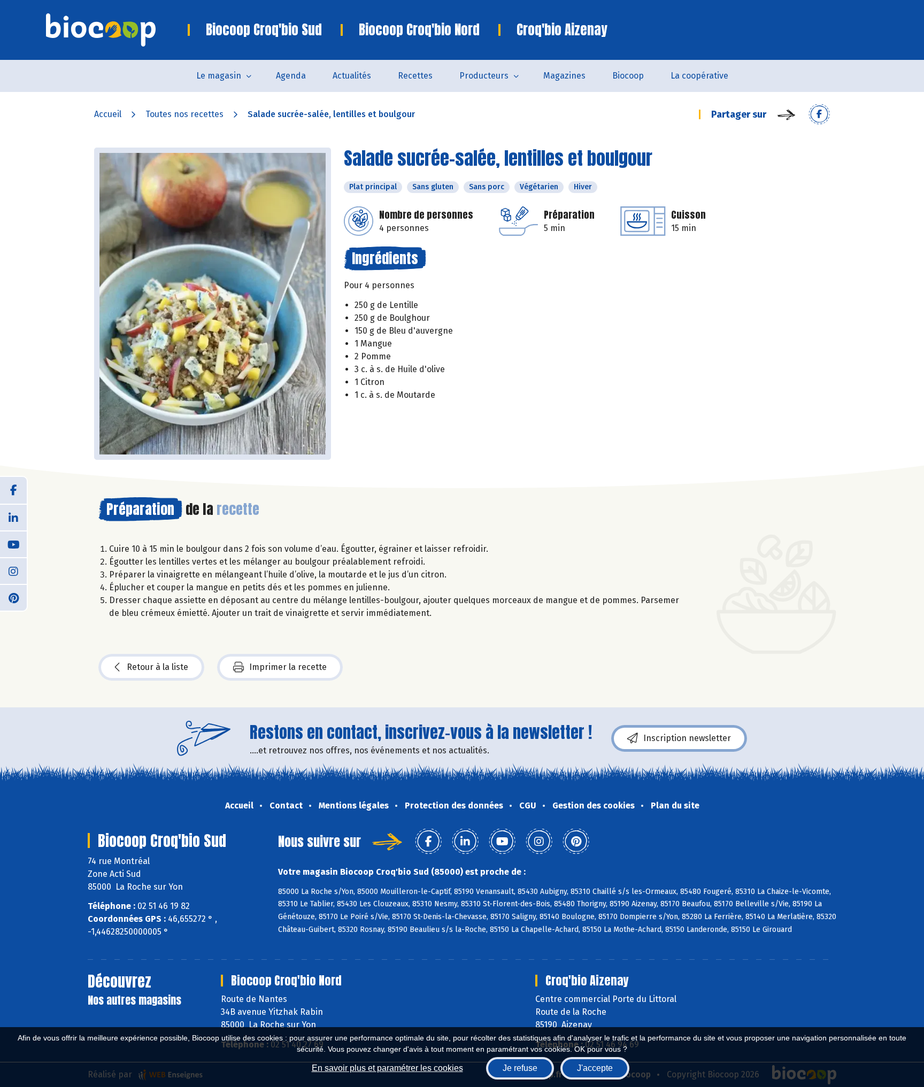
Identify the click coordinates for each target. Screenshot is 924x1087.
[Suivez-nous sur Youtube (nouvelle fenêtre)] (13, 543)
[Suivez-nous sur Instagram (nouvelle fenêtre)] (13, 570)
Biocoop (628, 76)
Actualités (352, 76)
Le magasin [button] (218, 76)
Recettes (415, 76)
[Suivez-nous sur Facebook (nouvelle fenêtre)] (13, 490)
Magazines (564, 76)
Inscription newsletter (687, 738)
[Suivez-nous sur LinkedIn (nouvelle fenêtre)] (13, 517)
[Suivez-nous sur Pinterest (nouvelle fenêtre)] (13, 597)
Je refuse (520, 1068)
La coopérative (699, 76)
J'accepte (595, 1068)
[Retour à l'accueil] (117, 30)
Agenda (291, 76)
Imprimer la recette (288, 667)
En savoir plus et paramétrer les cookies (387, 1068)
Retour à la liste (157, 667)
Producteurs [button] (484, 76)
